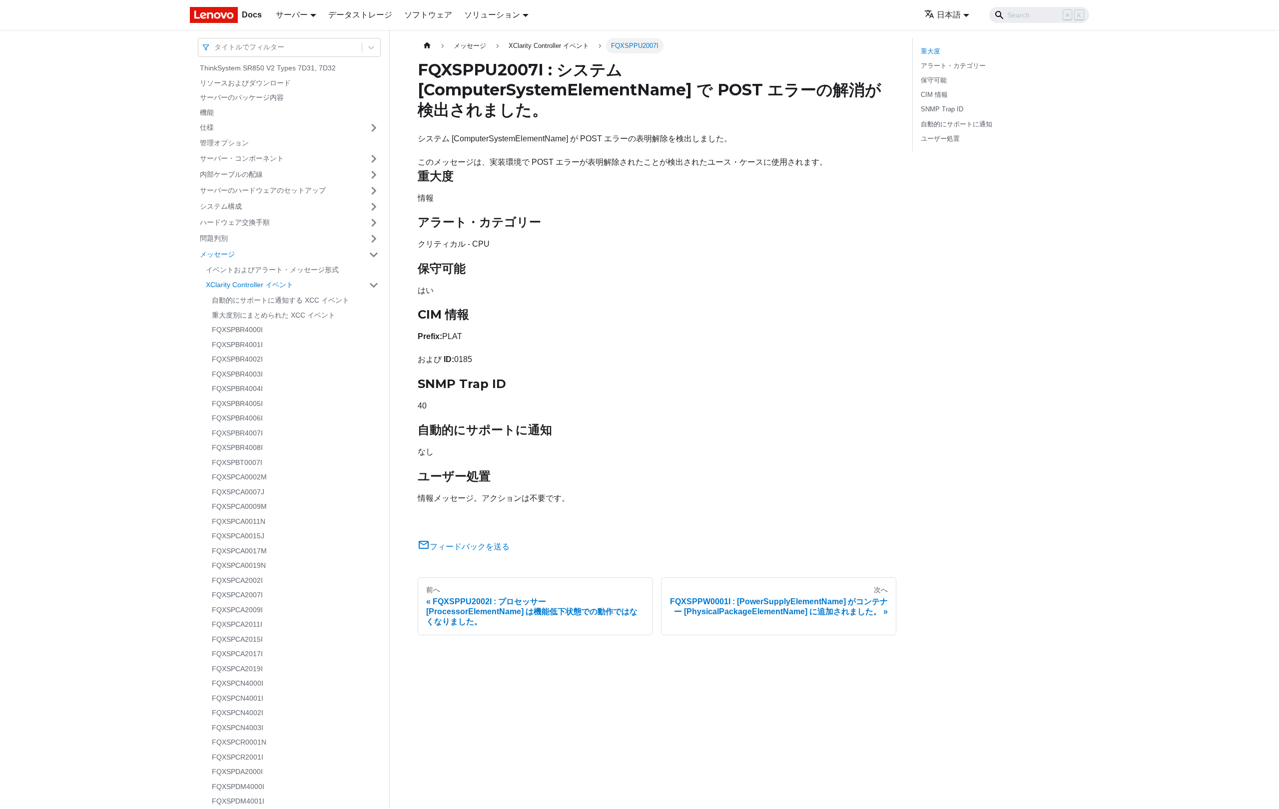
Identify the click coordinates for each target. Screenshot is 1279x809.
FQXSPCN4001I (237, 698)
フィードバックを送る (470, 546)
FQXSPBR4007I (237, 433)
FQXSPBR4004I (237, 389)
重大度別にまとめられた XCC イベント (273, 315)
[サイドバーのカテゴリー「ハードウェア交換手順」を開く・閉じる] (374, 223)
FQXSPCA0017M (239, 551)
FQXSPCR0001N (239, 742)
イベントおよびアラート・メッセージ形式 (272, 270)
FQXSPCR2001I (237, 757)
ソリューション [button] (492, 14)
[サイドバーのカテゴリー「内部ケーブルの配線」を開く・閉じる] (374, 175)
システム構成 (221, 206)
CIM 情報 (934, 94)
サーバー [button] (292, 14)
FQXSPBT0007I (237, 462)
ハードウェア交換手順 (235, 222)
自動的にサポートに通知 (956, 124)
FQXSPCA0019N (239, 565)
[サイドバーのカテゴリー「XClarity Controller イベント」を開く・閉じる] (374, 285)
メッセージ (217, 254)
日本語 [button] (949, 14)
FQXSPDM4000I (238, 787)
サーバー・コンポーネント (242, 158)
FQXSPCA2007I (237, 595)
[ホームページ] (427, 45)
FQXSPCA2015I (237, 639)
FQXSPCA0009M (239, 506)
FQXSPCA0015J (238, 536)
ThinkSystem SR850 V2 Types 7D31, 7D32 (268, 68)
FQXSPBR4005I (237, 403)
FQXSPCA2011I (237, 624)
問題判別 (214, 238)
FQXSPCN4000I (237, 683)
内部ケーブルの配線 (231, 174)
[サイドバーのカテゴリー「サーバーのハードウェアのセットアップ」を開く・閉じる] (374, 191)
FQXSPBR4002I (237, 359)
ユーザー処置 (940, 138)
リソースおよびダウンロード (245, 83)
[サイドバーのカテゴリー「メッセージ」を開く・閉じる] (374, 255)
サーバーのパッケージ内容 (242, 97)
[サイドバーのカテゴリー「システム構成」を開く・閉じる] (374, 207)
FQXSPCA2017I (237, 654)
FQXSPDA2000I (237, 772)
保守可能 (934, 80)
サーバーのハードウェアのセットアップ (263, 190)
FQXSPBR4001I (237, 345)
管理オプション (224, 143)
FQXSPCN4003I (237, 728)
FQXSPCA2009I (237, 610)
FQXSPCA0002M (239, 477)
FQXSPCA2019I (237, 669)
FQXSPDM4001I (238, 801)
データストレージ (360, 14)
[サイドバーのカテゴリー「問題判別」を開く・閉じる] (374, 239)
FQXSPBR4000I (237, 330)
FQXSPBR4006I (237, 418)
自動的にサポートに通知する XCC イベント (280, 300)
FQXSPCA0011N (238, 521)
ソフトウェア (428, 14)
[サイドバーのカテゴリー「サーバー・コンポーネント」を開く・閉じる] (374, 159)
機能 (207, 112)
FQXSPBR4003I (237, 374)
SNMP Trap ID (942, 109)
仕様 (207, 127)
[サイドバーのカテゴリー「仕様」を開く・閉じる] (374, 128)
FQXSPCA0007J (238, 492)
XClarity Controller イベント (249, 285)
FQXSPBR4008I (237, 447)
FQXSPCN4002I (237, 713)
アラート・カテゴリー (953, 65)
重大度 (930, 51)
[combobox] (215, 47)
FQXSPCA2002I (237, 580)
